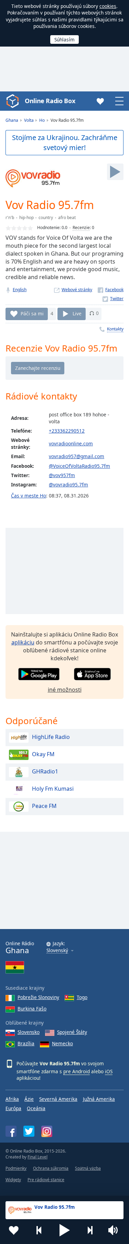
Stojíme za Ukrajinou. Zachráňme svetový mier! (64, 142)
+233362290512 (67, 430)
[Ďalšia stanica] (90, 1230)
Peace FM (44, 806)
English (19, 290)
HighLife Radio (51, 737)
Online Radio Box (50, 101)
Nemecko (62, 1043)
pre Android (76, 1071)
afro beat (67, 217)
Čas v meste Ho (28, 495)
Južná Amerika (99, 1099)
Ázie (29, 1099)
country (46, 217)
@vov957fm (62, 475)
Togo (82, 997)
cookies (107, 6)
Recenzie (81, 227)
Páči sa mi (32, 313)
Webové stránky (77, 290)
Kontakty (115, 329)
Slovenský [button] (57, 951)
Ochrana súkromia (50, 1168)
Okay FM (43, 754)
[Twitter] (113, 299)
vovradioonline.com (71, 443)
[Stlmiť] (115, 1230)
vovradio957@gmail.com (76, 456)
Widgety (13, 1180)
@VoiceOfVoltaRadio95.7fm (79, 466)
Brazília (26, 1043)
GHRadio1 (45, 772)
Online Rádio (20, 947)
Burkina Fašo (32, 1008)
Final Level (37, 1157)
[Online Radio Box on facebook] (11, 1131)
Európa (13, 1108)
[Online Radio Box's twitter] (28, 1131)
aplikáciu (22, 642)
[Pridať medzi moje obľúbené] (14, 1230)
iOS (108, 1071)
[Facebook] (110, 290)
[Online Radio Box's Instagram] (46, 1131)
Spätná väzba (88, 1168)
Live (77, 313)
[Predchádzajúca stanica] (39, 1230)
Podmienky (16, 1168)
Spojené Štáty (72, 1032)
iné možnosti (65, 689)
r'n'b (10, 217)
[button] (64, 1230)
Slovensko (29, 1032)
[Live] (115, 172)
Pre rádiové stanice (46, 1180)
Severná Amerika (58, 1099)
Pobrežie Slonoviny (38, 997)
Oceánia (36, 1108)
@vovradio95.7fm (68, 484)
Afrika (12, 1099)
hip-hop (26, 217)
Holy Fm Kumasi (53, 789)
